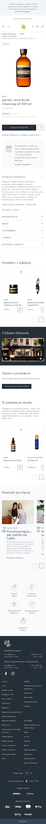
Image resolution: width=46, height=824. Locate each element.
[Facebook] (6, 674)
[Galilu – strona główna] (23, 27)
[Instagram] (13, 674)
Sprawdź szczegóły (22, 164)
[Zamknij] (42, 7)
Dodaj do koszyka (19, 128)
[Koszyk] (42, 26)
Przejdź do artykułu (14, 558)
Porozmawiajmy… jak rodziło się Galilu (19, 534)
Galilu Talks (12, 528)
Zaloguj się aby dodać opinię (17, 386)
